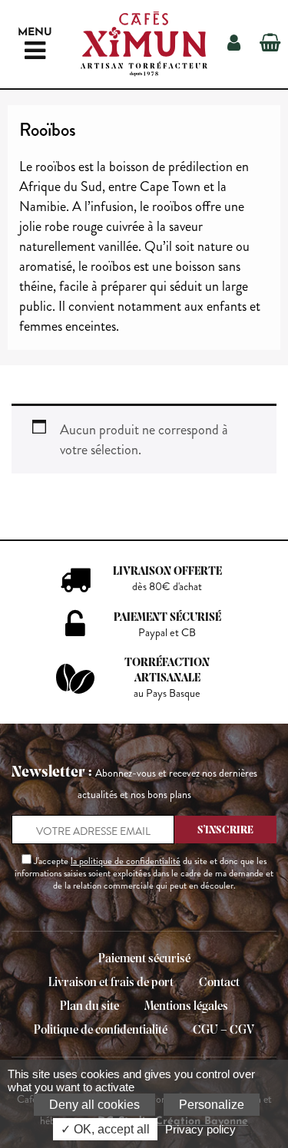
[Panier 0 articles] (270, 44)
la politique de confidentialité (125, 861)
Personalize (211, 1104)
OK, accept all (110, 1129)
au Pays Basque (167, 693)
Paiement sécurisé (144, 958)
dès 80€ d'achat (167, 586)
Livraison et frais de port (111, 982)
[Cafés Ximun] (144, 44)
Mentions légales (186, 1006)
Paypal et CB (167, 632)
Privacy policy (200, 1129)
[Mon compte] (234, 44)
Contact (219, 982)
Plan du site (89, 1006)
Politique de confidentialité (100, 1030)
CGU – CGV (223, 1030)
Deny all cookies (94, 1104)
